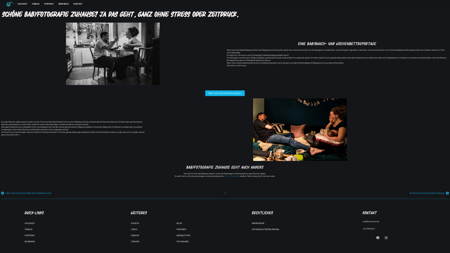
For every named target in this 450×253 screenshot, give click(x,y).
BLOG (179, 223)
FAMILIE (35, 4)
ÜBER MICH (63, 4)
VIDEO (134, 229)
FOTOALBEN (183, 241)
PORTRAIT (49, 4)
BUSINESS (30, 241)
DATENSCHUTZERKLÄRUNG (265, 229)
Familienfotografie (231, 176)
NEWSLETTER (183, 235)
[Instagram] (386, 238)
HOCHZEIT (22, 4)
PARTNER (181, 229)
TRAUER (135, 241)
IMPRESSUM (258, 223)
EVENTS (135, 223)
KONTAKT (77, 4)
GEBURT (135, 235)
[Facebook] (378, 238)
